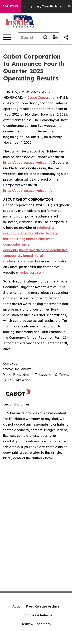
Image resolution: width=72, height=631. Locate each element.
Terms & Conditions (36, 624)
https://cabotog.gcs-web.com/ (27, 163)
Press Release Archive (43, 606)
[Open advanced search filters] (55, 37)
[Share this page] (66, 37)
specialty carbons (30, 233)
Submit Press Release (36, 615)
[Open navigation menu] (7, 37)
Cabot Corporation (41, 98)
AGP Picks (10, 6)
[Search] (45, 37)
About (17, 606)
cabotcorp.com (32, 272)
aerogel (27, 261)
